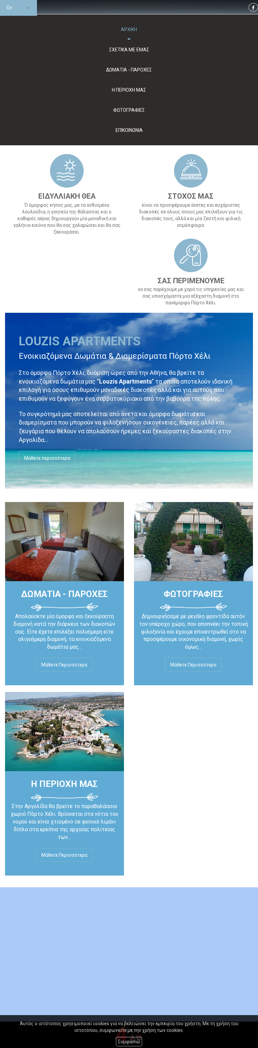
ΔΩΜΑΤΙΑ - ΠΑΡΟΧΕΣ (129, 69)
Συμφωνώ (129, 1041)
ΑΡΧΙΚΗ (129, 29)
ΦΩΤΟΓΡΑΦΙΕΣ (129, 110)
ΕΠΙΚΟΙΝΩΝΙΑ (129, 130)
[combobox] (18, 8)
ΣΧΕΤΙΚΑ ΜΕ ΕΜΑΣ (129, 49)
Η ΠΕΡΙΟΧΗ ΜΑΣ (129, 90)
